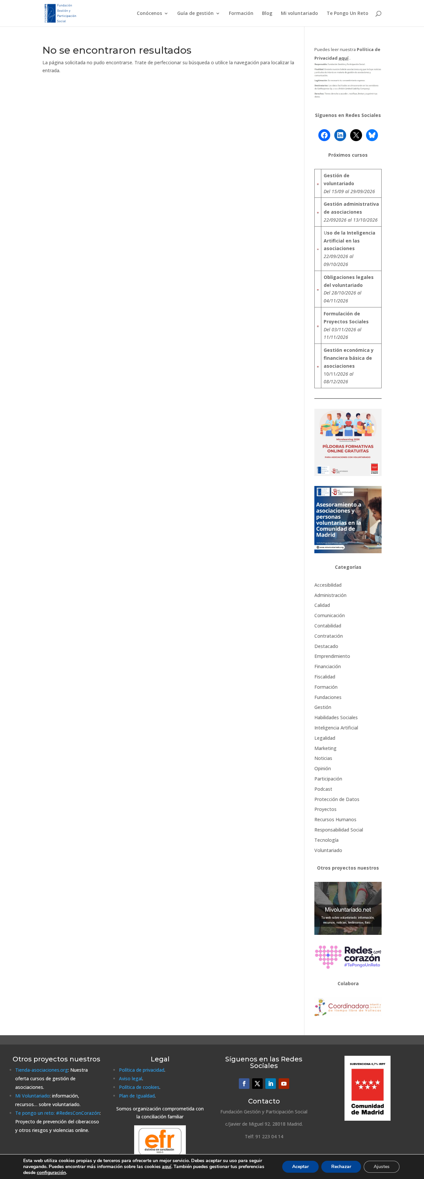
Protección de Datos (336, 799)
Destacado (326, 646)
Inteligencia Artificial (336, 727)
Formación (241, 13)
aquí (166, 1166)
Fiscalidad (324, 676)
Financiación (327, 666)
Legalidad (324, 738)
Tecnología (326, 840)
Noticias (323, 758)
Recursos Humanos (335, 819)
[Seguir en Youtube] (284, 1083)
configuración (51, 1173)
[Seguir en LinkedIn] (270, 1083)
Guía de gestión (195, 13)
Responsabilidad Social (338, 830)
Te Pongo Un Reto (347, 13)
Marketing (325, 748)
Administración (330, 595)
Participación (328, 779)
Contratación (328, 636)
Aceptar (300, 1166)
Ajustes (382, 1166)
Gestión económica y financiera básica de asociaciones (349, 358)
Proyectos (325, 809)
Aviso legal (130, 1078)
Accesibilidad (328, 585)
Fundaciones (328, 697)
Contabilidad (327, 625)
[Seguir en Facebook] (244, 1083)
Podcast (323, 789)
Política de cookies (139, 1087)
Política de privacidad (141, 1070)
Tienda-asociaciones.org (41, 1070)
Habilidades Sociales (336, 717)
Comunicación (329, 615)
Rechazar (341, 1166)
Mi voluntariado (299, 13)
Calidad (322, 605)
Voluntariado (328, 850)
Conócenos (149, 13)
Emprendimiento (332, 656)
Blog (267, 13)
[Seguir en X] (257, 1083)
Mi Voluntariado (32, 1096)
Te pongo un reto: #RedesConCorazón (57, 1113)
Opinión (322, 768)
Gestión (322, 707)
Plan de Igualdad (137, 1096)
